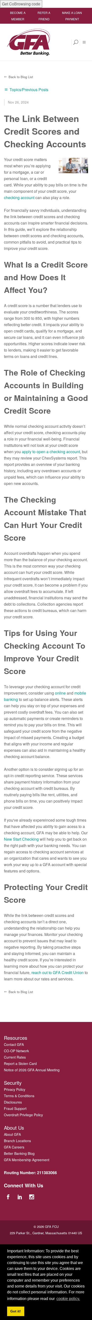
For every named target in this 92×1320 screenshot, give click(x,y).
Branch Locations (17, 1140)
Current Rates (15, 1057)
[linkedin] (20, 1196)
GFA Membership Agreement (26, 1159)
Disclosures (13, 1102)
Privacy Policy (14, 1089)
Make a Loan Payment (72, 16)
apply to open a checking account (51, 451)
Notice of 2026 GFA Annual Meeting (32, 1069)
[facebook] (8, 1196)
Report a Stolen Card (20, 1063)
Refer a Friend (44, 16)
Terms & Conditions (19, 1095)
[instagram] (32, 1196)
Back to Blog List (21, 77)
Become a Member (18, 16)
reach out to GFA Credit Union (57, 972)
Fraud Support (15, 1108)
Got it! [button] (15, 1311)
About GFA (12, 1134)
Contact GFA (14, 1044)
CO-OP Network (16, 1050)
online (60, 693)
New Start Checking (21, 839)
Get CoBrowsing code (21, 4)
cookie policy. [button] (68, 1299)
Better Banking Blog (19, 1153)
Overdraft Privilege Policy (23, 1114)
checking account (19, 197)
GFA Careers (14, 1147)
